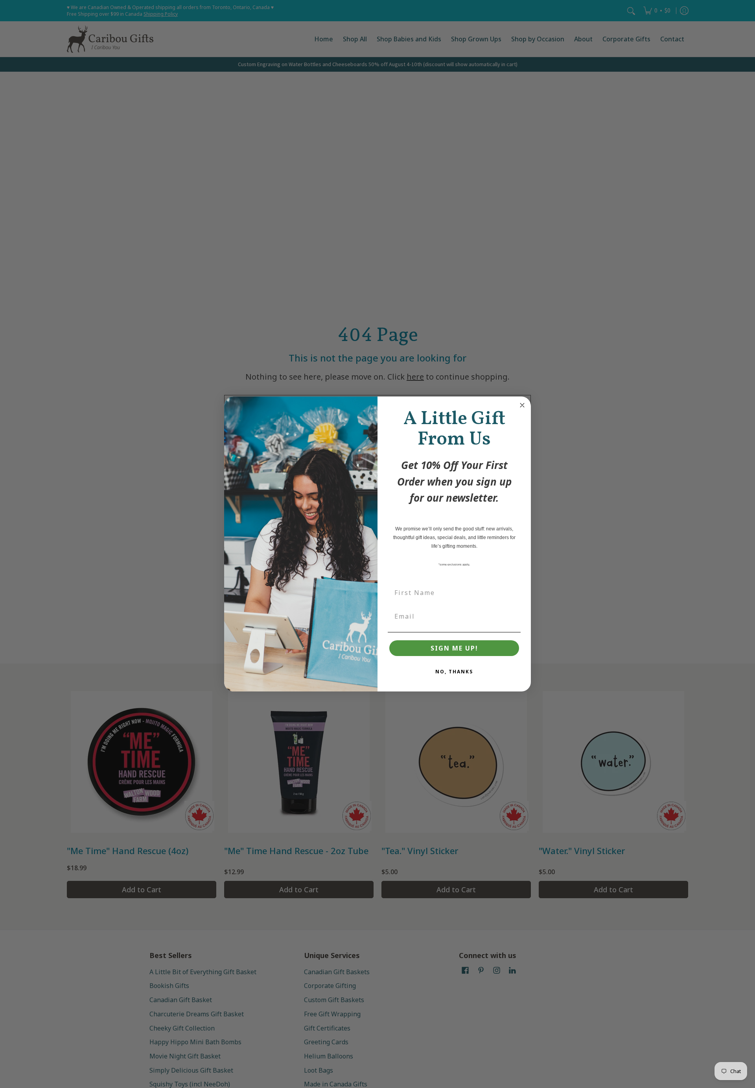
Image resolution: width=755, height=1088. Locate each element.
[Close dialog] (522, 405)
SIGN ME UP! (454, 648)
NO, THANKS (454, 671)
